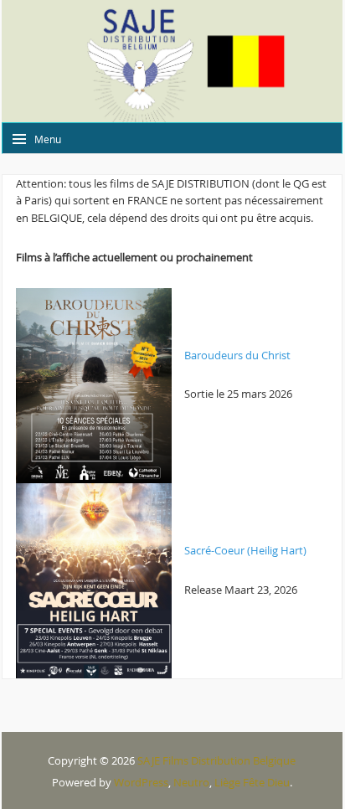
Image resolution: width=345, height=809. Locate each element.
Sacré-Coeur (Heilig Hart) (245, 550)
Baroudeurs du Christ (237, 355)
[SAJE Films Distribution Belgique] (172, 61)
